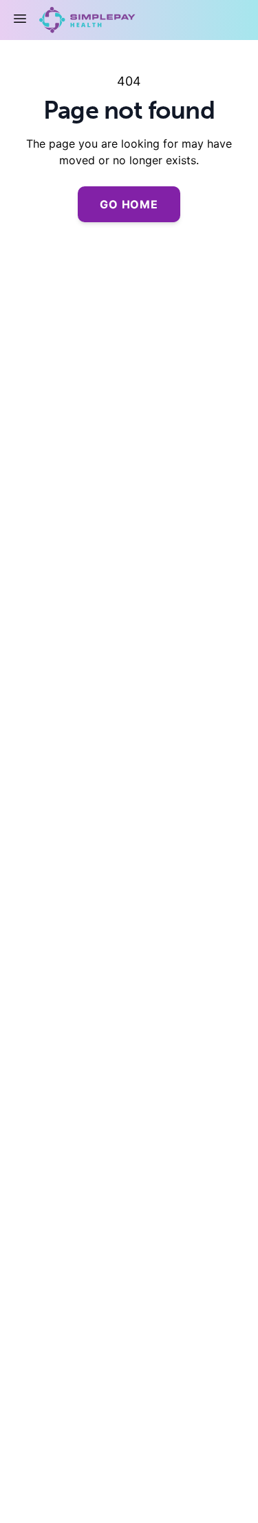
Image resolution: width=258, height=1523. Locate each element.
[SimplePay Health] (84, 20)
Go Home (129, 204)
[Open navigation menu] (20, 19)
